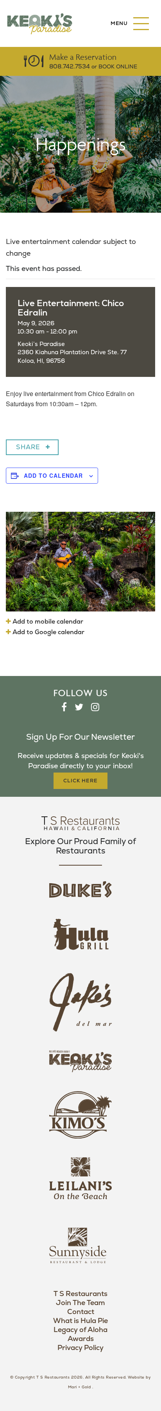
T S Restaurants (80, 1293)
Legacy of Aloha (80, 1329)
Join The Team (80, 1302)
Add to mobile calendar (47, 622)
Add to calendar (53, 475)
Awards (81, 1338)
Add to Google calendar (47, 632)
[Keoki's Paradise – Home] (39, 23)
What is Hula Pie (80, 1320)
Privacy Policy (80, 1347)
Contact (80, 1311)
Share (28, 447)
